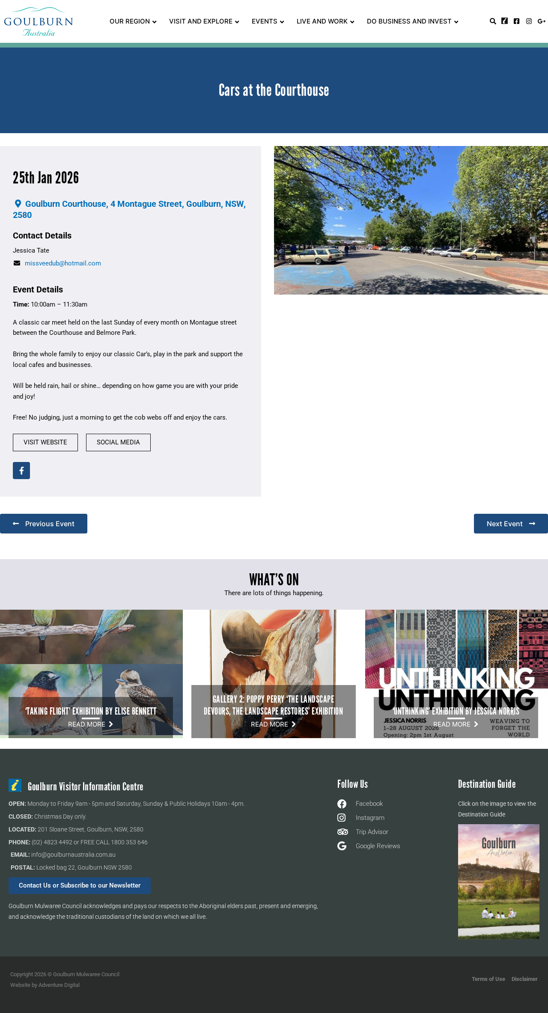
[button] (45, 442)
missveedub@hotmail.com (63, 263)
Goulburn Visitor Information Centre (85, 786)
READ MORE (88, 724)
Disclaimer (525, 979)
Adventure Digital (59, 985)
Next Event (505, 523)
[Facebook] (21, 470)
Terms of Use (488, 979)
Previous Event (49, 523)
